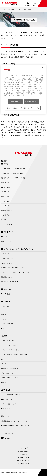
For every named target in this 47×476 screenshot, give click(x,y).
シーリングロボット (7, 206)
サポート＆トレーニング (8, 404)
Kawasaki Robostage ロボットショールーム (14, 426)
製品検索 (11, 10)
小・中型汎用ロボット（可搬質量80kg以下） (14, 168)
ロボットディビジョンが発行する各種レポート (15, 354)
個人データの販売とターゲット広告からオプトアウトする (22, 108)
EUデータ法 (4, 409)
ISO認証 (3, 382)
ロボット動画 (5, 306)
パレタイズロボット (7, 187)
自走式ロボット (5, 219)
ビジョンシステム (6, 254)
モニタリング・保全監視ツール (10, 281)
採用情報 (4, 364)
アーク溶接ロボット (7, 201)
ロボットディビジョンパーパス (10, 345)
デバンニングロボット (7, 224)
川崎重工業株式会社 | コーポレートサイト (13, 421)
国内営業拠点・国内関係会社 (9, 368)
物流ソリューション (7, 263)
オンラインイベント (7, 323)
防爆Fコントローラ (7, 241)
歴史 (2, 359)
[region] (23, 89)
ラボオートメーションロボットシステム (13, 267)
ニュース (4, 319)
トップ (3, 10)
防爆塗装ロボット (6, 210)
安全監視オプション (7, 277)
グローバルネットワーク (8, 373)
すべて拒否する (15, 101)
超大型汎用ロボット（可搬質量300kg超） (13, 178)
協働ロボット (5, 182)
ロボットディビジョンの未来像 (10, 350)
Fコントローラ (5, 237)
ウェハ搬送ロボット (7, 215)
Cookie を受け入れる (31, 101)
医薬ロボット (5, 196)
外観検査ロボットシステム (9, 258)
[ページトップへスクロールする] (42, 472)
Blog (2, 328)
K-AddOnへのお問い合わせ (9, 400)
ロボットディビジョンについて (10, 340)
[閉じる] (42, 67)
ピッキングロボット (7, 192)
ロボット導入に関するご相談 (9, 395)
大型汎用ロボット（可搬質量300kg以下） (13, 173)
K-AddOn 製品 (5, 294)
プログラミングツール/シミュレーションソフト (15, 272)
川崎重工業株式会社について (9, 378)
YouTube (5, 438)
